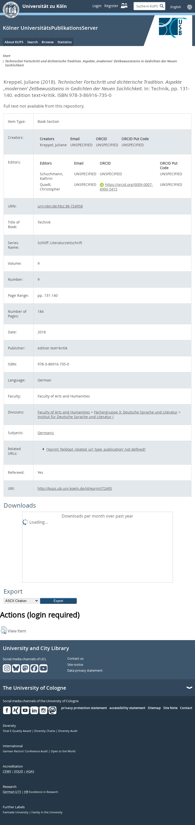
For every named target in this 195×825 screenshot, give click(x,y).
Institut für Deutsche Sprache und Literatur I (75, 416)
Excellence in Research (41, 792)
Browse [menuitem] (48, 42)
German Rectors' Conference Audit (25, 751)
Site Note (170, 708)
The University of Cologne (34, 688)
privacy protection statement (84, 708)
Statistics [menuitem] (64, 42)
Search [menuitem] (32, 42)
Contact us (75, 659)
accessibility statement (127, 708)
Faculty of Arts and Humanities (64, 412)
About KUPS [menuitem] (14, 42)
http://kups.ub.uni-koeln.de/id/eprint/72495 (75, 488)
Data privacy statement (85, 671)
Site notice (75, 665)
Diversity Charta (45, 731)
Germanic (46, 432)
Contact (186, 708)
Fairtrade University (16, 812)
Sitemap (154, 708)
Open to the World (63, 751)
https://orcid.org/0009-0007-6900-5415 (126, 186)
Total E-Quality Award (17, 731)
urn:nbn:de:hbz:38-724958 (60, 206)
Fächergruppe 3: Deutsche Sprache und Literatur (135, 412)
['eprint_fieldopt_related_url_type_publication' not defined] (95, 449)
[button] (4, 630)
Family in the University (46, 812)
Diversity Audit (67, 731)
